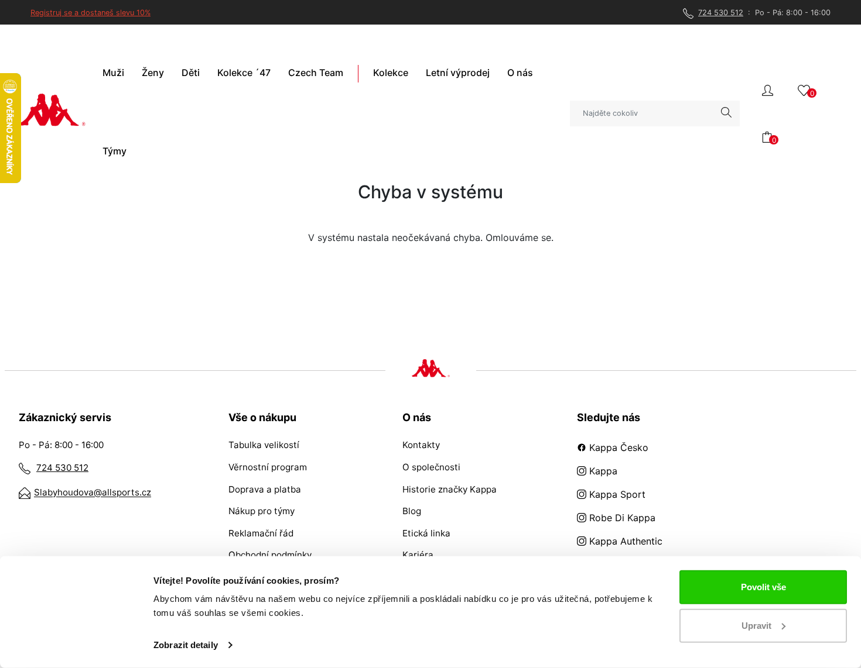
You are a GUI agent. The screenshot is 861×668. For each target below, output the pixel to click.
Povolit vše (763, 587)
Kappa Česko (617, 447)
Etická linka (426, 533)
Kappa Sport (615, 494)
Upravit (756, 625)
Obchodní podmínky (270, 554)
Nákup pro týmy (261, 511)
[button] (767, 89)
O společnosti (431, 467)
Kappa (601, 471)
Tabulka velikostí (263, 444)
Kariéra (417, 554)
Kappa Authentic (624, 541)
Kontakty (421, 444)
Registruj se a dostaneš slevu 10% (90, 12)
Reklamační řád (260, 533)
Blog (411, 511)
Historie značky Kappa (449, 489)
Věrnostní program (267, 467)
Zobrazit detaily (185, 645)
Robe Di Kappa (620, 518)
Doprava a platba (264, 489)
